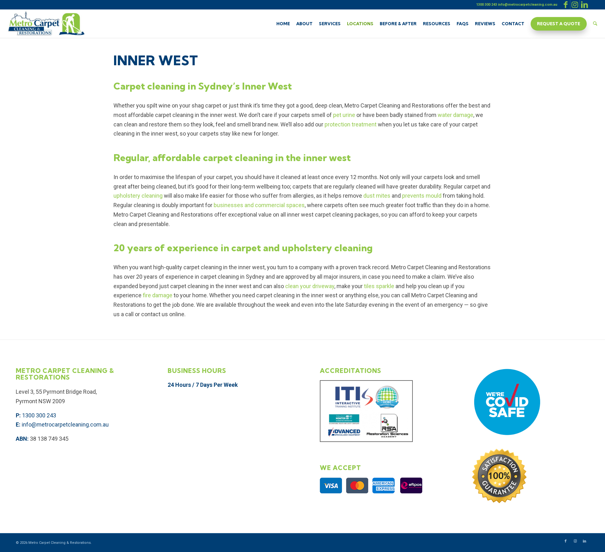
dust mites (376, 195)
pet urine (343, 115)
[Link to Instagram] (574, 4)
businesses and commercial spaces (258, 205)
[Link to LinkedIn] (584, 4)
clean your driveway (309, 286)
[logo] (46, 23)
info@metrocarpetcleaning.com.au (65, 424)
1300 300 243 (39, 415)
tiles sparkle (378, 286)
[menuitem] (283, 23)
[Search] (595, 23)
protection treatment (350, 124)
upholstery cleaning (138, 195)
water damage (454, 115)
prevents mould (421, 195)
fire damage (156, 295)
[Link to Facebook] (565, 4)
